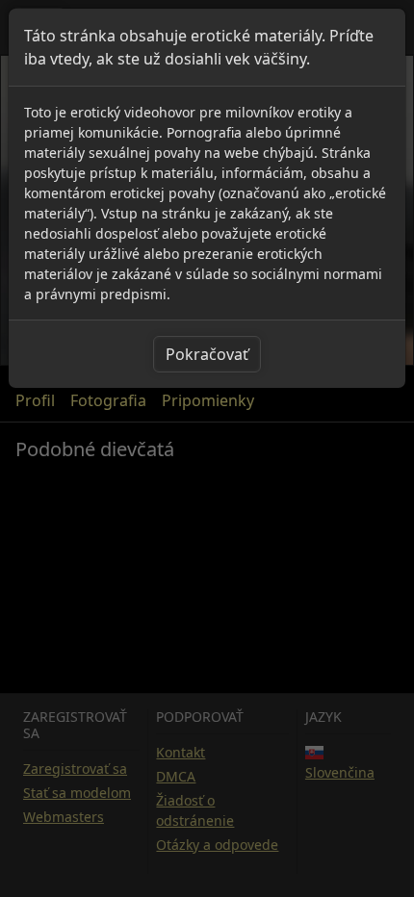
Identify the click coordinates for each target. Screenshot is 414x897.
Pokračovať (207, 354)
